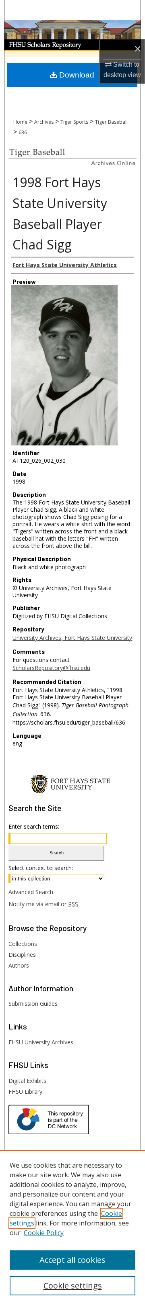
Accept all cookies (72, 1259)
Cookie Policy (44, 1232)
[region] (72, 1227)
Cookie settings (73, 1285)
